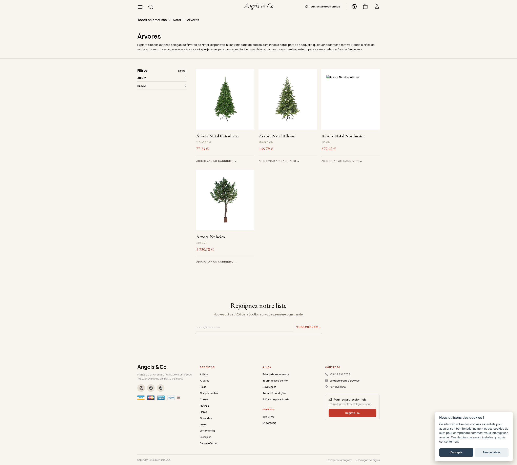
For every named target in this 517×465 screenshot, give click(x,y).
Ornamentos (207, 430)
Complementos (209, 393)
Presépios (205, 437)
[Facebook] (151, 388)
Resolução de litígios (368, 460)
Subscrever (307, 327)
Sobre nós (268, 416)
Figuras (204, 405)
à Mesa (204, 374)
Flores (203, 412)
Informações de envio (275, 380)
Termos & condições (274, 393)
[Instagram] (141, 388)
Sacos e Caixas (208, 443)
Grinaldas (206, 418)
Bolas (203, 387)
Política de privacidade (276, 399)
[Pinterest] (160, 388)
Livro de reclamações (339, 460)
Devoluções (269, 387)
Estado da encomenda (276, 374)
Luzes (203, 424)
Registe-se (352, 413)
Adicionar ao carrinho (214, 161)
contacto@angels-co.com (345, 380)
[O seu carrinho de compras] (364, 6)
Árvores (204, 380)
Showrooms (269, 423)
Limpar (182, 70)
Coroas (204, 399)
